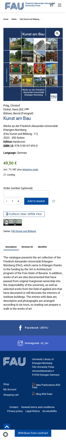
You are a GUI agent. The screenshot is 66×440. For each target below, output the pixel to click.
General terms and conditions (37, 407)
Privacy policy (15, 411)
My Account (9, 389)
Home (5, 19)
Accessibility (49, 411)
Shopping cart (11, 394)
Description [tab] (11, 247)
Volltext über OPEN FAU (25, 214)
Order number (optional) (18, 188)
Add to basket (36, 201)
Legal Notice (32, 411)
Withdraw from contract (33, 433)
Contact (13, 407)
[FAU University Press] (33, 6)
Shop (6, 384)
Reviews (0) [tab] (27, 247)
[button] (57, 33)
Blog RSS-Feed (44, 394)
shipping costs (30, 169)
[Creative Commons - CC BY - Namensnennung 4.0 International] (12, 224)
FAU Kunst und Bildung (29, 19)
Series (14, 19)
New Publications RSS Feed (46, 386)
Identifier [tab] (42, 247)
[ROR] (27, 109)
